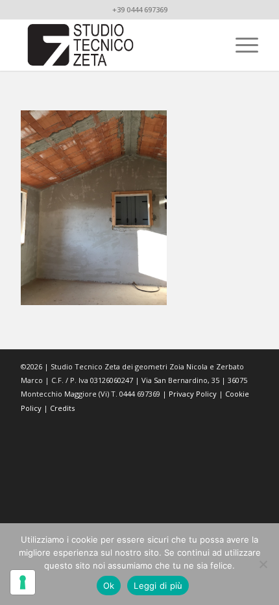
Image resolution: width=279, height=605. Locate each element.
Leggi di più (158, 585)
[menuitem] (240, 45)
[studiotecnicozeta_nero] (115, 45)
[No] (262, 564)
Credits (62, 408)
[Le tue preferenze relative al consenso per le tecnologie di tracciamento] (22, 582)
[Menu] (240, 45)
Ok (109, 585)
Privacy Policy (193, 394)
